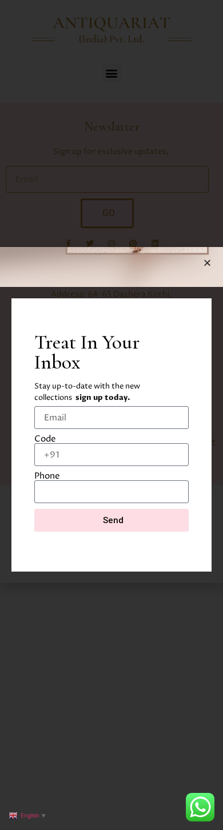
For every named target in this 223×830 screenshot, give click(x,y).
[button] (207, 262)
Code (45, 439)
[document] (111, 415)
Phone (47, 476)
